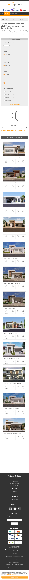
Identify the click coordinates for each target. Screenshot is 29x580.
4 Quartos (8, 83)
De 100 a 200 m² (9, 94)
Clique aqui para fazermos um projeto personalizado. (14, 130)
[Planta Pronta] (14, 5)
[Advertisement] (14, 456)
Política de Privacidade (11, 574)
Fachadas (7, 54)
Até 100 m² (8, 91)
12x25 (7, 74)
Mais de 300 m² (9, 100)
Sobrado (7, 65)
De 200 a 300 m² (9, 97)
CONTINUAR (14, 577)
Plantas (7, 57)
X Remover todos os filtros (14, 104)
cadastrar (14, 523)
